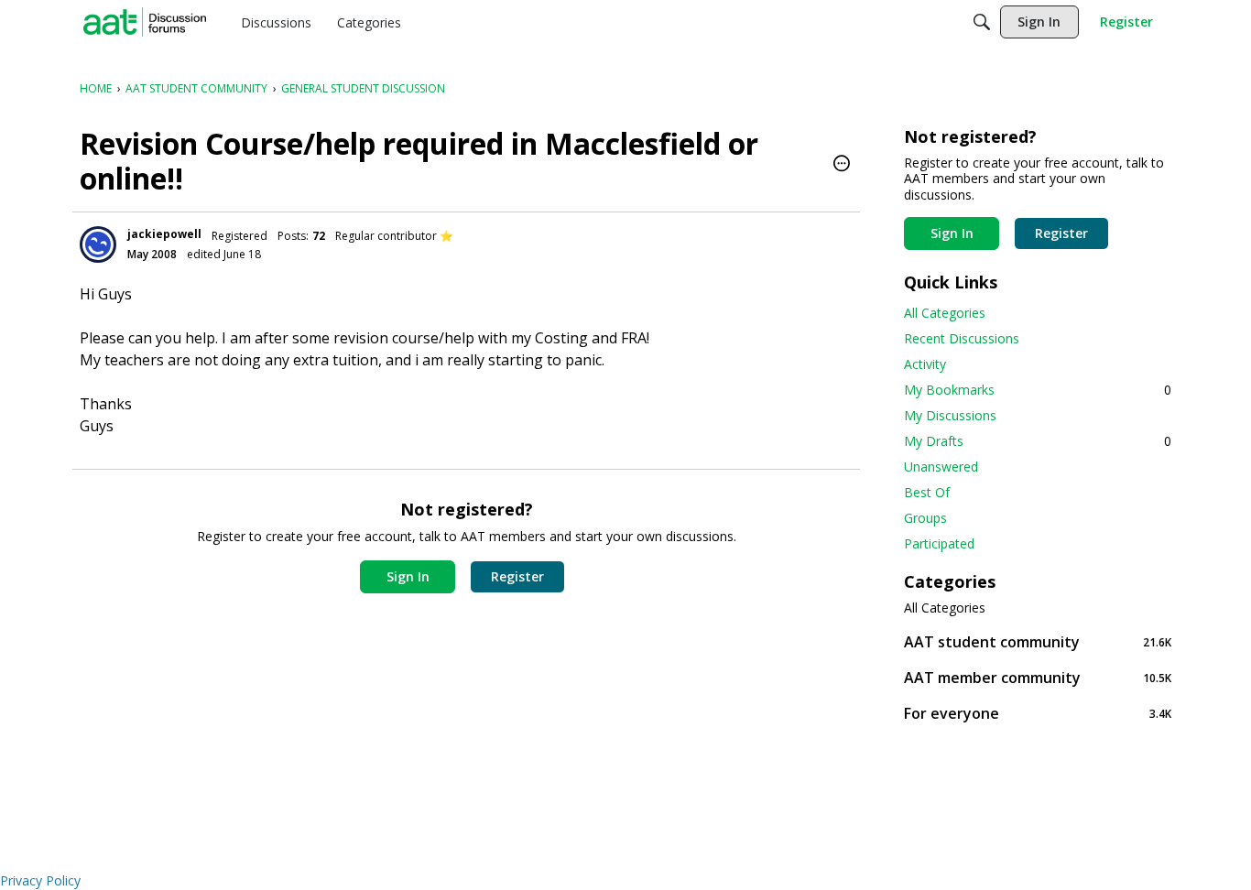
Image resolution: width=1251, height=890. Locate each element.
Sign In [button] (408, 576)
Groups (925, 517)
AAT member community (1037, 677)
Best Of (927, 492)
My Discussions (950, 415)
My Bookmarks (1037, 389)
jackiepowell (164, 234)
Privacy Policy (40, 880)
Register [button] (517, 576)
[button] (842, 165)
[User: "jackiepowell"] (98, 244)
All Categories (944, 312)
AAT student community (1037, 641)
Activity (925, 364)
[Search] (981, 21)
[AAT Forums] (144, 22)
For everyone (1037, 712)
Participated (939, 543)
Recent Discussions (961, 338)
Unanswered (941, 466)
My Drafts (1037, 441)
